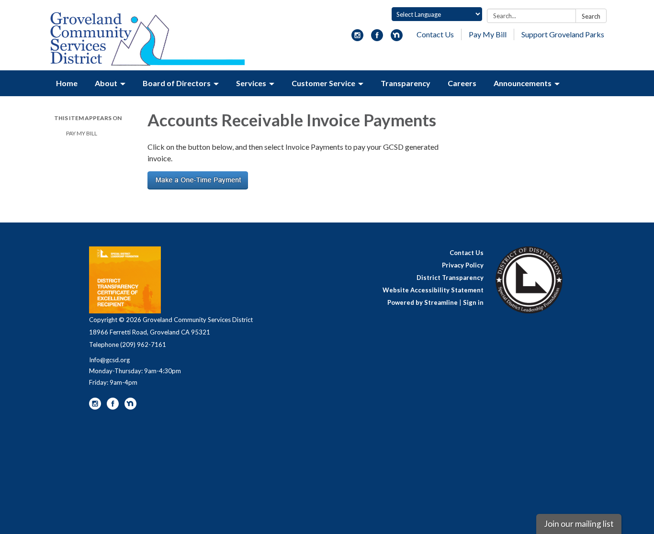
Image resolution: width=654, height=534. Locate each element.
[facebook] (377, 38)
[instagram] (357, 38)
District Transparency (450, 277)
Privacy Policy (463, 265)
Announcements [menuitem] (523, 83)
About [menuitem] (106, 83)
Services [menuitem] (251, 83)
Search (591, 16)
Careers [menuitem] (462, 83)
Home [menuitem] (67, 83)
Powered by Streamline (422, 302)
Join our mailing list (579, 524)
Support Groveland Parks (562, 34)
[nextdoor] (397, 38)
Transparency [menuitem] (405, 83)
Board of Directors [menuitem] (177, 83)
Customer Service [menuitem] (323, 83)
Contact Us (435, 34)
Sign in (473, 302)
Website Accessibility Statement (433, 290)
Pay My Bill (488, 34)
